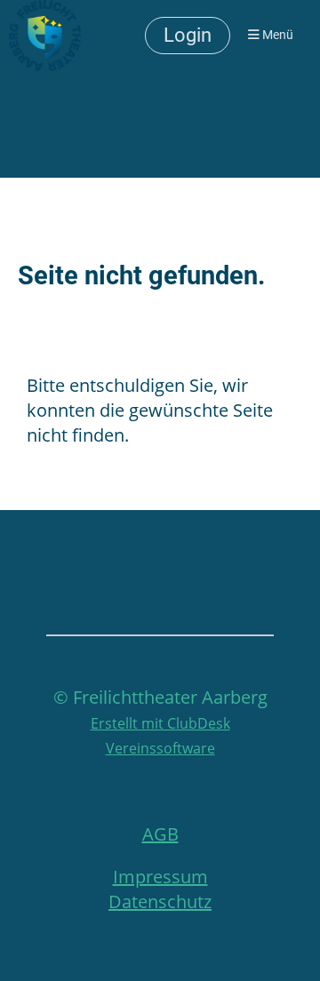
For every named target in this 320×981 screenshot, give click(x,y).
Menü (276, 35)
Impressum (160, 877)
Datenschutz (160, 901)
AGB (160, 834)
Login (188, 35)
